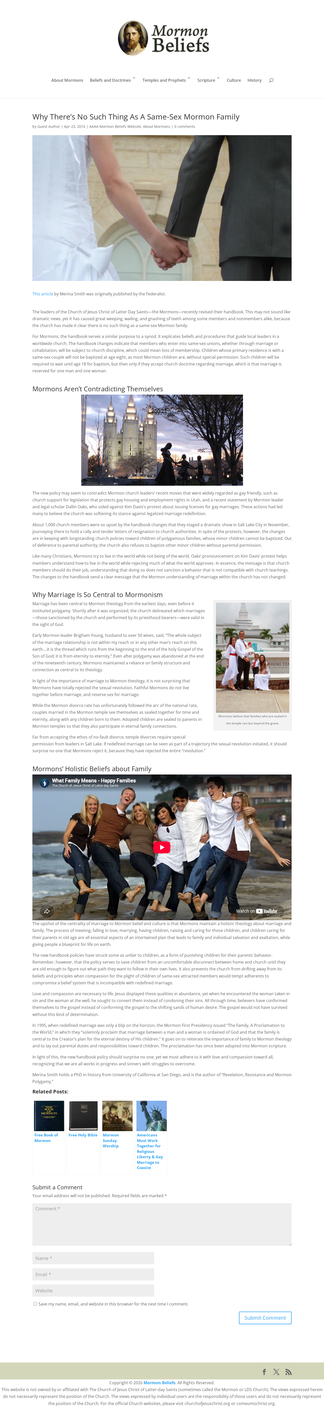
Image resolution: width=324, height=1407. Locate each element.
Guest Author (48, 126)
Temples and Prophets (164, 80)
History (255, 80)
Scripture (206, 80)
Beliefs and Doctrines (110, 80)
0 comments (184, 126)
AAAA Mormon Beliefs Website (115, 126)
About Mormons (67, 80)
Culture (234, 80)
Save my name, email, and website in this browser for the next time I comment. (113, 1304)
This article (42, 294)
